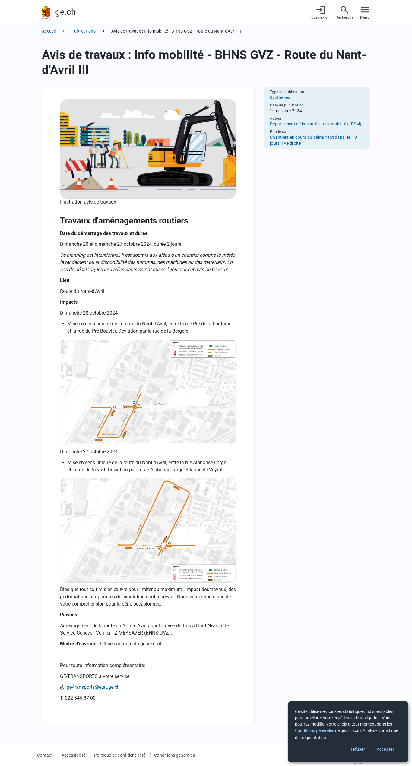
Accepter (385, 749)
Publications (83, 31)
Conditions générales (174, 755)
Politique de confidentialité (119, 755)
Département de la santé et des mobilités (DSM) (316, 124)
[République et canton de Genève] (46, 12)
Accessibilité (73, 755)
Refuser (357, 749)
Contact (45, 755)
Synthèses (280, 97)
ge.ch (65, 12)
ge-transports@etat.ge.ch (93, 687)
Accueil (49, 31)
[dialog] (348, 731)
